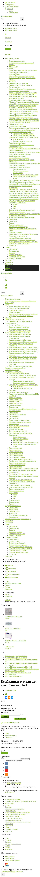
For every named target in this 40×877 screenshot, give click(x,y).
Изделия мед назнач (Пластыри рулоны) (23, 357)
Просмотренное (13, 574)
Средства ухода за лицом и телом (20, 548)
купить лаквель (10, 674)
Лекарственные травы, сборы (15, 368)
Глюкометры (13, 508)
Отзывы (8, 842)
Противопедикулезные (17, 457)
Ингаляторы (13, 517)
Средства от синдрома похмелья (20, 480)
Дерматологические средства (19, 420)
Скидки (7, 585)
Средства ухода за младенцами (20, 331)
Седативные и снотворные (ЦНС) (21, 487)
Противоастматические (17, 465)
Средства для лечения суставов (24, 383)
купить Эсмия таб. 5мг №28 (14, 671)
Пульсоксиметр (14, 511)
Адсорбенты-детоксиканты (18, 392)
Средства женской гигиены (18, 552)
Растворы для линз (15, 255)
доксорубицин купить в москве (16, 658)
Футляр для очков (15, 258)
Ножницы (8, 556)
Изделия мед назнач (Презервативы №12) (23, 351)
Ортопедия (9, 264)
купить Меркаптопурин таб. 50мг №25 (18, 667)
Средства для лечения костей (23, 381)
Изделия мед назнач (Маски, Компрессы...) (24, 347)
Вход (11, 11)
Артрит (11, 504)
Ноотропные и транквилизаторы (20, 433)
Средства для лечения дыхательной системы (20, 301)
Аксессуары (13, 249)
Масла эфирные (14, 312)
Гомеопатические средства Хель (20, 321)
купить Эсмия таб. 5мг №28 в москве (18, 672)
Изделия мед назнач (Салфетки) (20, 340)
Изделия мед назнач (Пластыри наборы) (23, 342)
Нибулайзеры (13, 509)
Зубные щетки (14, 541)
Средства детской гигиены (18, 329)
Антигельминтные (15, 398)
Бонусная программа (12, 860)
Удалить (8, 54)
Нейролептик (18, 440)
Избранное (12, 571)
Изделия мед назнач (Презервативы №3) (23, 349)
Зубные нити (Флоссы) (17, 543)
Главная (10, 565)
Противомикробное (16, 455)
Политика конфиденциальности (12, 871)
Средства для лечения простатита (21, 474)
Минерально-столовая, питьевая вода (18, 519)
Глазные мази (13, 418)
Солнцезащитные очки (17, 256)
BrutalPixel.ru (9, 792)
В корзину (4, 753)
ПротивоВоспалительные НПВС (20, 459)
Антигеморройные (15, 403)
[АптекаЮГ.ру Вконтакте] (6, 767)
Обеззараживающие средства (19, 373)
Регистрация (13, 13)
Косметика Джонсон (16, 325)
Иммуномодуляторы (16, 429)
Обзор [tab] (7, 733)
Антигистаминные (15, 399)
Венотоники (13, 407)
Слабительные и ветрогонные (19, 485)
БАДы (7, 304)
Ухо (14, 496)
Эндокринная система (12, 299)
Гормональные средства (17, 414)
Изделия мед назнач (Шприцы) (20, 334)
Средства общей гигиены (18, 550)
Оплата (7, 268)
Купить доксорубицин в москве (16, 656)
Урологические (14, 500)
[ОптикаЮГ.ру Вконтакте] (6, 763)
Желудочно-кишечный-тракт (19, 426)
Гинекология (13, 413)
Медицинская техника (13, 506)
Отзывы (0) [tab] (9, 737)
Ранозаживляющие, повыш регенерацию (23, 314)
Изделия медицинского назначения (17, 332)
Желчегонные (14, 424)
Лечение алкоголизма (20, 439)
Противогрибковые (16, 453)
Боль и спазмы (18, 386)
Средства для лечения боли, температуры (23, 385)
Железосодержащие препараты (20, 422)
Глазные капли (14, 416)
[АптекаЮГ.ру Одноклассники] (6, 774)
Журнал (7, 594)
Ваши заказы (9, 858)
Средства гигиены (11, 537)
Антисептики (14, 539)
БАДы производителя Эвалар (19, 306)
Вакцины (8, 260)
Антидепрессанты (19, 437)
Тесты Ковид (9, 303)
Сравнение (12, 568)
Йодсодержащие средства (18, 431)
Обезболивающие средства (22, 388)
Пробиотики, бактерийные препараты (22, 461)
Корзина (8, 49)
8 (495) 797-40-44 (11, 30)
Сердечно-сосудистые (16, 489)
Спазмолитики (14, 472)
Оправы (12, 253)
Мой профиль (10, 856)
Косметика (13, 554)
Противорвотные (15, 450)
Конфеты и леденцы (16, 310)
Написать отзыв (10, 690)
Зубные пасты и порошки (18, 545)
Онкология (9, 262)
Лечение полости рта (16, 491)
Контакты (8, 269)
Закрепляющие (14, 427)
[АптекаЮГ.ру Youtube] (6, 770)
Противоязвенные (15, 448)
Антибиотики (14, 401)
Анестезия (12, 390)
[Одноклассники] (9, 697)
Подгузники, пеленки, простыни (20, 366)
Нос (14, 498)
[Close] (3, 874)
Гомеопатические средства (14, 319)
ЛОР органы (13, 493)
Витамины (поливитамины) (19, 308)
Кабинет (10, 9)
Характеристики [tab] (11, 735)
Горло (15, 494)
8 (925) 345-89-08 (11, 28)
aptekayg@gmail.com (14, 783)
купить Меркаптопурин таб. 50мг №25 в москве (22, 669)
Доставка (8, 840)
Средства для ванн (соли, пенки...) (21, 316)
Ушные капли (14, 502)
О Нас (7, 266)
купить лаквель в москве (13, 676)
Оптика (7, 524)
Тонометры (13, 513)
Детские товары (10, 323)
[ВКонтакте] (6, 697)
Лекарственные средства (13, 372)
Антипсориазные (15, 405)
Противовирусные (15, 467)
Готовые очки (14, 251)
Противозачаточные (16, 452)
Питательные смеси (12, 370)
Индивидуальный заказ (13, 583)
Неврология (13, 435)
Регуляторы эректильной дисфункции (22, 470)
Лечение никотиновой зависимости (25, 442)
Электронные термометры (18, 515)
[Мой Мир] (12, 697)
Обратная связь (12, 577)
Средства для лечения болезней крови (22, 375)
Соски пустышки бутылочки (19, 327)
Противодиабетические (17, 463)
